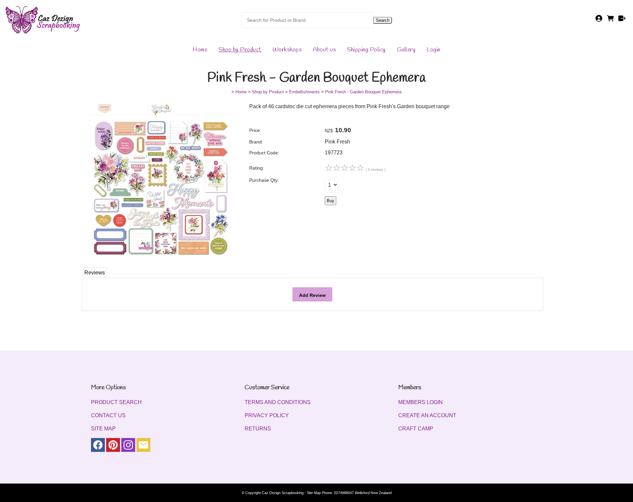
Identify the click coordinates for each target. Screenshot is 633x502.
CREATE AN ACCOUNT (427, 415)
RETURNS (258, 428)
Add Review (312, 295)
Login (433, 50)
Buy (330, 200)
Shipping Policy (366, 50)
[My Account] (599, 20)
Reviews (94, 272)
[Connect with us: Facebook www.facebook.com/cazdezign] (98, 446)
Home (200, 50)
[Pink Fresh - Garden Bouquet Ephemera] (161, 259)
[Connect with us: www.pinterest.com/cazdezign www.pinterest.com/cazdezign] (113, 446)
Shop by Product (240, 50)
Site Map (314, 493)
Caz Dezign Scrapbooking (283, 493)
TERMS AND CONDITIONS (278, 402)
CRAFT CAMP (415, 428)
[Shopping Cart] (610, 20)
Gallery (406, 50)
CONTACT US (108, 415)
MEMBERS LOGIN (420, 402)
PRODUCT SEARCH (116, 402)
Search (382, 20)
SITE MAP (103, 428)
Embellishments (304, 91)
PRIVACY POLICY (267, 415)
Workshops (287, 50)
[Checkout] (622, 20)
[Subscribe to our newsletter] (143, 446)
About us (324, 50)
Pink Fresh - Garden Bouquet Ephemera (363, 91)
